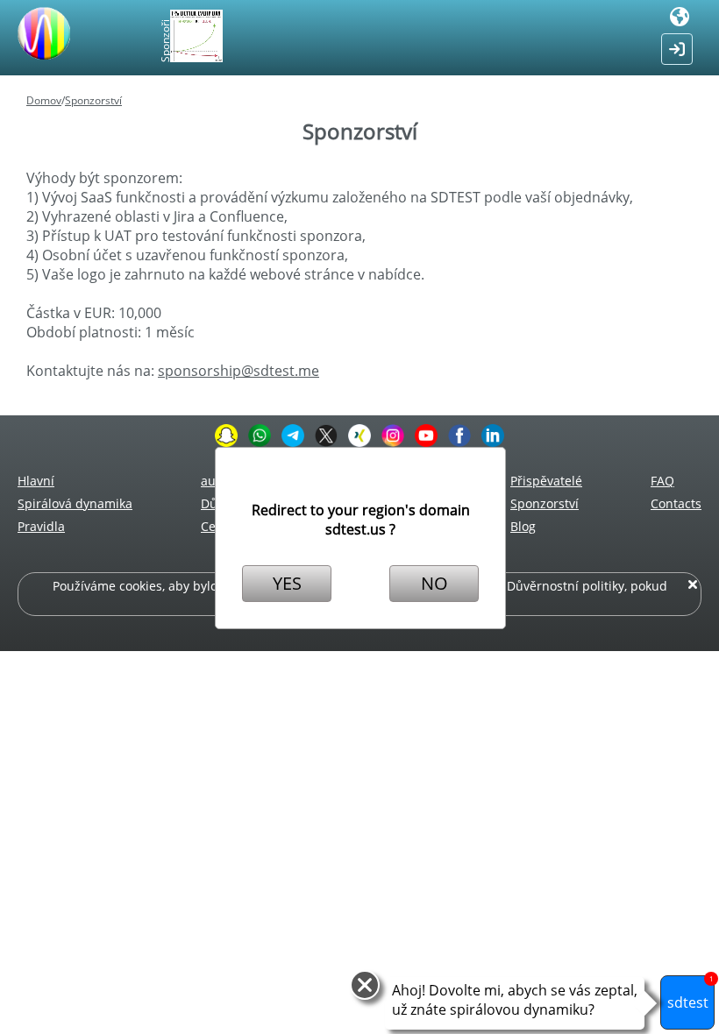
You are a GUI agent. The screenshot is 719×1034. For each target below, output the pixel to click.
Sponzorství (93, 100)
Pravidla (41, 526)
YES (287, 583)
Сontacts (676, 503)
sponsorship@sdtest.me (238, 370)
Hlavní (36, 480)
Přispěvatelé (546, 480)
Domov (43, 100)
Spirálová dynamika (75, 503)
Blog (523, 526)
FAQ (662, 480)
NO (434, 583)
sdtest (690, 993)
